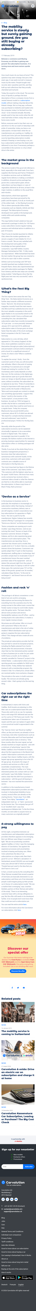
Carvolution (20, 799)
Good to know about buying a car (13, 1252)
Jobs (3, 1221)
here (24, 904)
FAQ (2, 1228)
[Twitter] (18, 987)
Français (13, 1285)
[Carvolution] (10, 6)
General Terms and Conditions (12, 1231)
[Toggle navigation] (33, 6)
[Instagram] (7, 1199)
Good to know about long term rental (14, 1262)
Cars (3, 1225)
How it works (6, 1272)
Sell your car (5, 1266)
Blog (3, 1218)
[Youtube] (16, 1199)
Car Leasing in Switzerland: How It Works (16, 1255)
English (21, 1285)
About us (4, 1259)
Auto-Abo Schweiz (8, 1245)
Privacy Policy (6, 1238)
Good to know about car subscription (15, 1248)
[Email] (23, 987)
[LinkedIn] (11, 1199)
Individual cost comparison (11, 1235)
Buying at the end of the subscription (14, 1269)
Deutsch (4, 1285)
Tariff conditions (7, 1242)
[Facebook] (12, 987)
